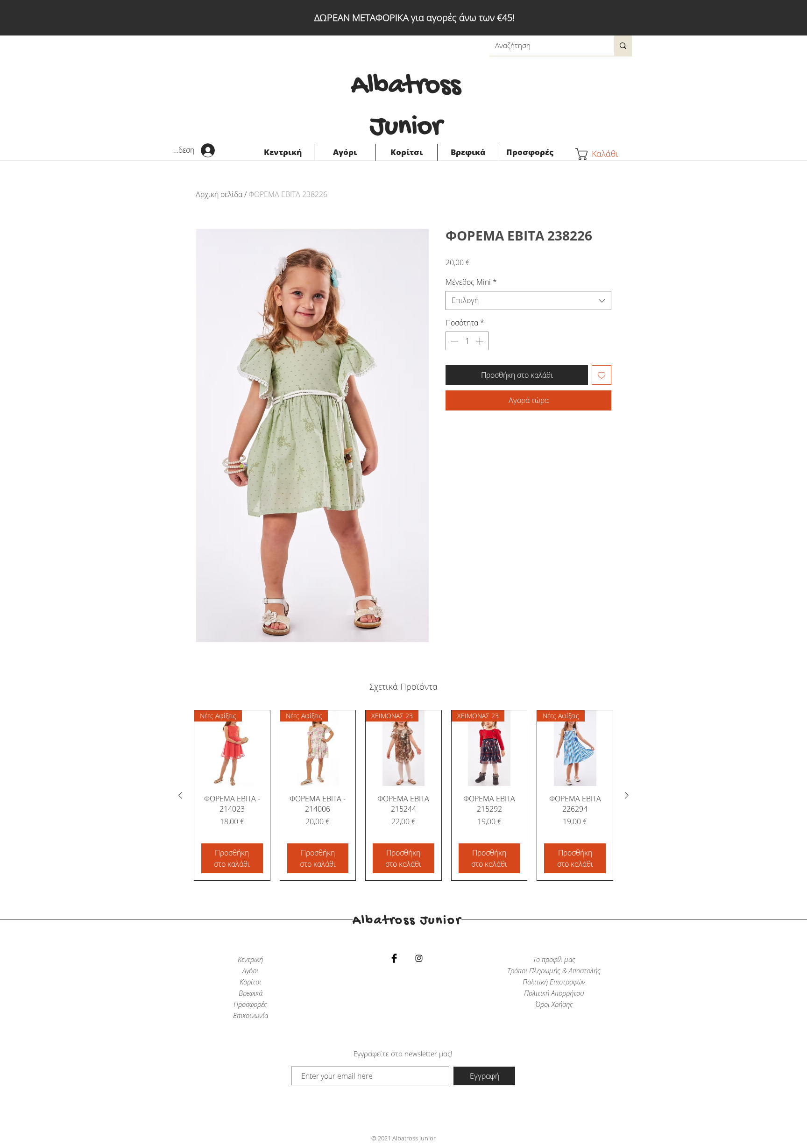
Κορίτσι (250, 981)
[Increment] (480, 341)
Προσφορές (250, 1004)
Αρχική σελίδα (219, 194)
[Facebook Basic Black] (394, 958)
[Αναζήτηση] (623, 45)
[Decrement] (453, 341)
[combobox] (528, 300)
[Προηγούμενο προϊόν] (180, 795)
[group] (403, 795)
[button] (603, 154)
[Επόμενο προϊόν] (626, 795)
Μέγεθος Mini (471, 282)
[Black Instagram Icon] (419, 958)
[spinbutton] (467, 341)
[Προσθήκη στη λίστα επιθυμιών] (601, 375)
